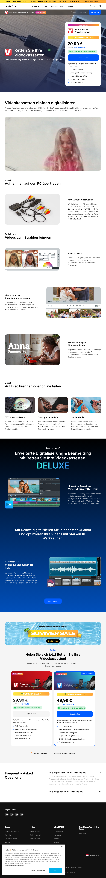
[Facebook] (21, 814)
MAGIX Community (36, 835)
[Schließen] (62, 847)
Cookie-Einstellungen (38, 870)
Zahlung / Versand (70, 867)
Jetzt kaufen (95, 12)
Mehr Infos (82, 833)
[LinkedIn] (17, 814)
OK (55, 870)
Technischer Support (12, 831)
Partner (7, 842)
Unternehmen (58, 831)
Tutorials (83, 12)
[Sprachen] (100, 6)
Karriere (56, 839)
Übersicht (74, 12)
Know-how (8, 835)
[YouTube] (7, 814)
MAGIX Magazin (35, 831)
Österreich (93, 855)
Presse (56, 842)
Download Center (11, 839)
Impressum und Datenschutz (14, 865)
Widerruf (80, 867)
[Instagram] (12, 814)
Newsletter (57, 835)
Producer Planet (35, 839)
